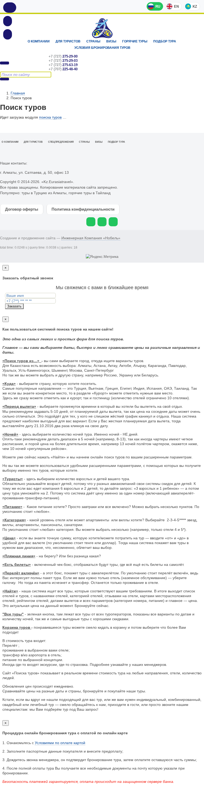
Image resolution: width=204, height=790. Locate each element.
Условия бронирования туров (102, 48)
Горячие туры (134, 41)
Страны (93, 41)
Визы (111, 41)
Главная (18, 93)
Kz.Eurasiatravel (102, 28)
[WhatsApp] (90, 221)
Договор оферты (21, 209)
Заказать (14, 306)
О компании (39, 41)
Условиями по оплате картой (60, 743)
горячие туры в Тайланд (89, 193)
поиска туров (50, 117)
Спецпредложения (61, 142)
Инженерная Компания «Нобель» (90, 238)
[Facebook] (113, 221)
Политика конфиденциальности (83, 209)
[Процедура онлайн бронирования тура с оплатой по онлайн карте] (7, 21)
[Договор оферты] (7, 34)
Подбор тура (164, 41)
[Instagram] (102, 221)
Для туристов (68, 41)
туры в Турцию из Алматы (44, 193)
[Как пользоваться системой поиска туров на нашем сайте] (9, 7)
